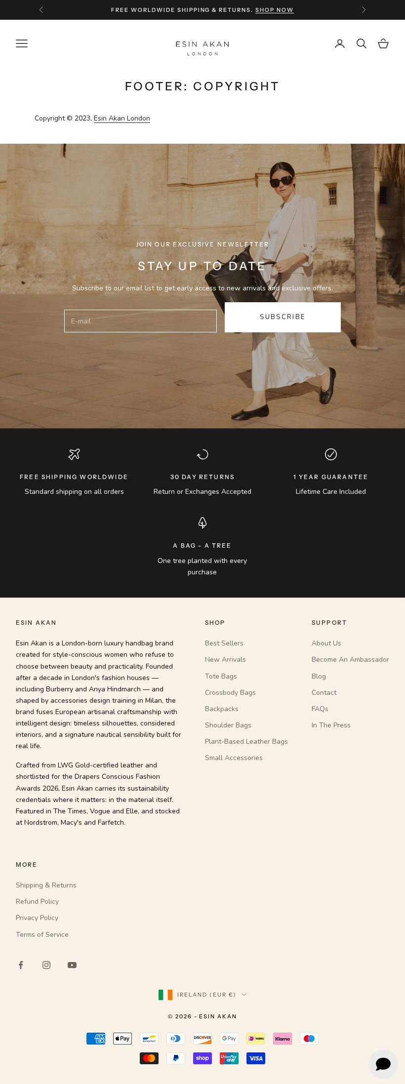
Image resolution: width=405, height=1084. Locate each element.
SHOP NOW (274, 9)
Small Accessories (234, 758)
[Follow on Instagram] (46, 965)
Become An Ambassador (350, 659)
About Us (326, 643)
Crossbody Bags (230, 692)
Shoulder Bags (228, 725)
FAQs (320, 709)
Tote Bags (221, 676)
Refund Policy (37, 901)
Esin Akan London (122, 118)
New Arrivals (225, 659)
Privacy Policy (37, 918)
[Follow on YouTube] (72, 965)
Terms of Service (42, 934)
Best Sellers (224, 643)
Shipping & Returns (46, 885)
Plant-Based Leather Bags (246, 741)
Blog (319, 676)
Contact (324, 692)
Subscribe (282, 317)
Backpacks (222, 709)
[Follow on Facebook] (21, 965)
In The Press (331, 725)
